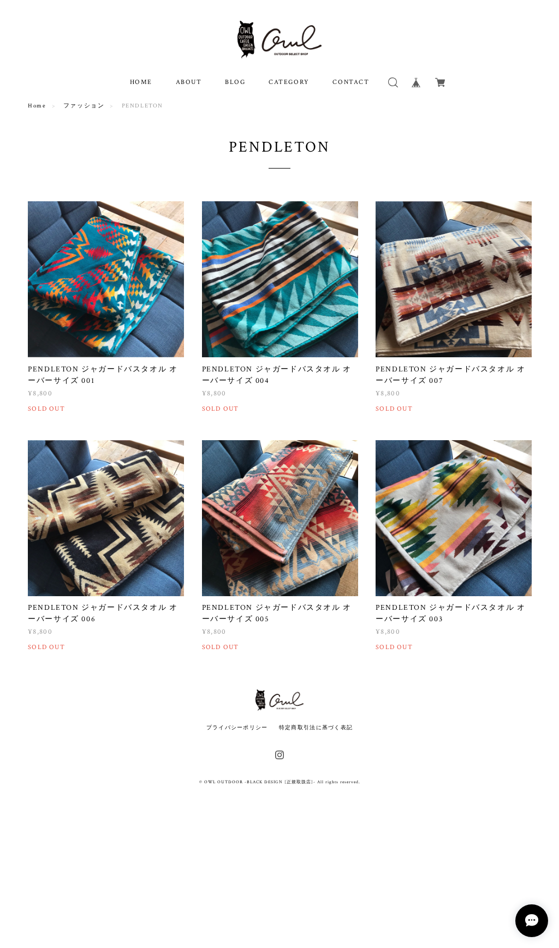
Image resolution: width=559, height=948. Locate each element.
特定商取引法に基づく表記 (316, 727)
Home (37, 106)
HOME (141, 82)
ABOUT (189, 82)
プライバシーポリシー (237, 727)
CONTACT (350, 82)
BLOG (235, 82)
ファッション (84, 106)
